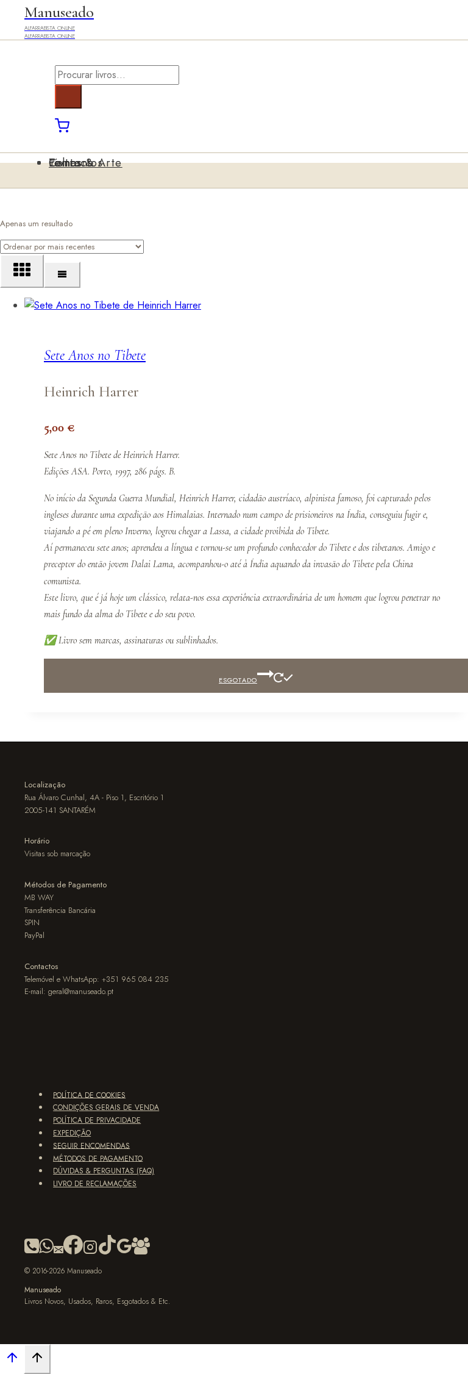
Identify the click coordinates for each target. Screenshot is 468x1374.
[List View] (62, 275)
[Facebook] (73, 1252)
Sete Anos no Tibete (95, 355)
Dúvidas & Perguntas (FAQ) (103, 1170)
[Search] (68, 97)
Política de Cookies (89, 1094)
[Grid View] (22, 271)
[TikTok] (107, 1252)
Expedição (72, 1133)
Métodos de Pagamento (98, 1158)
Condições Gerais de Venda (106, 1107)
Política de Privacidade (97, 1120)
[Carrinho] (62, 130)
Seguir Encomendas (91, 1145)
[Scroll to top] (12, 1360)
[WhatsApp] (46, 1252)
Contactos (76, 163)
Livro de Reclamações (94, 1183)
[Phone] (31, 1252)
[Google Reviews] (124, 1252)
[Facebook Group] (141, 1252)
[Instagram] (90, 1252)
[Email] (58, 1252)
